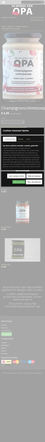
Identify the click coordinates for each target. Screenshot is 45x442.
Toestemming (9, 139)
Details (20, 139)
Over (28, 139)
